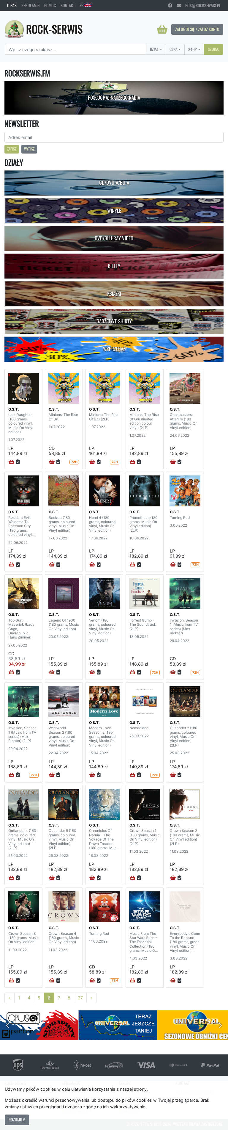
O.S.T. (13, 409)
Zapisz (11, 148)
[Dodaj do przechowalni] (18, 462)
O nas (12, 5)
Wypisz (29, 148)
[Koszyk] (162, 29)
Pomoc (50, 5)
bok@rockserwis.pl (201, 5)
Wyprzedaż (114, 349)
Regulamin (30, 5)
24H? (192, 49)
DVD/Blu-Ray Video (114, 238)
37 (80, 997)
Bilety (114, 266)
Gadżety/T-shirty (114, 321)
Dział (154, 49)
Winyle (114, 210)
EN (82, 5)
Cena (174, 49)
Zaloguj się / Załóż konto (197, 29)
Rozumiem (17, 1120)
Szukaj (213, 49)
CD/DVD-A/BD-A (114, 182)
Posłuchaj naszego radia (114, 97)
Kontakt (68, 5)
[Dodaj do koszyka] (11, 462)
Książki (114, 293)
